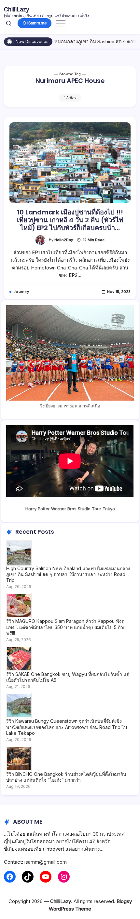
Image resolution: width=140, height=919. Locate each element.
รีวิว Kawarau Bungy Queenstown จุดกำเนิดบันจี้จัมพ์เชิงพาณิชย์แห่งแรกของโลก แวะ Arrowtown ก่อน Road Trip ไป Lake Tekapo (66, 726)
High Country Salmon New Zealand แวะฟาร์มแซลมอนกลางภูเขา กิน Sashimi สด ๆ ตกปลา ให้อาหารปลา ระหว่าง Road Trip (68, 574)
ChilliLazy (16, 9)
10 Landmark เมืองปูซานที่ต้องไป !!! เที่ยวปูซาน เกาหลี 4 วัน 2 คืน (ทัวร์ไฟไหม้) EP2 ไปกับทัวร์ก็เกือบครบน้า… (70, 220)
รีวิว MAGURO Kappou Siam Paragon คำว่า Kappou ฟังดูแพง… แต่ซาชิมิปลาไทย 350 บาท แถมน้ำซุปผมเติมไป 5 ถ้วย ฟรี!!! (66, 627)
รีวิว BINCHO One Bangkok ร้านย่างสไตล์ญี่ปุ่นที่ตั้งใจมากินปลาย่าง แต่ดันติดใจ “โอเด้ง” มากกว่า (66, 777)
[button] (8, 23)
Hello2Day (63, 240)
